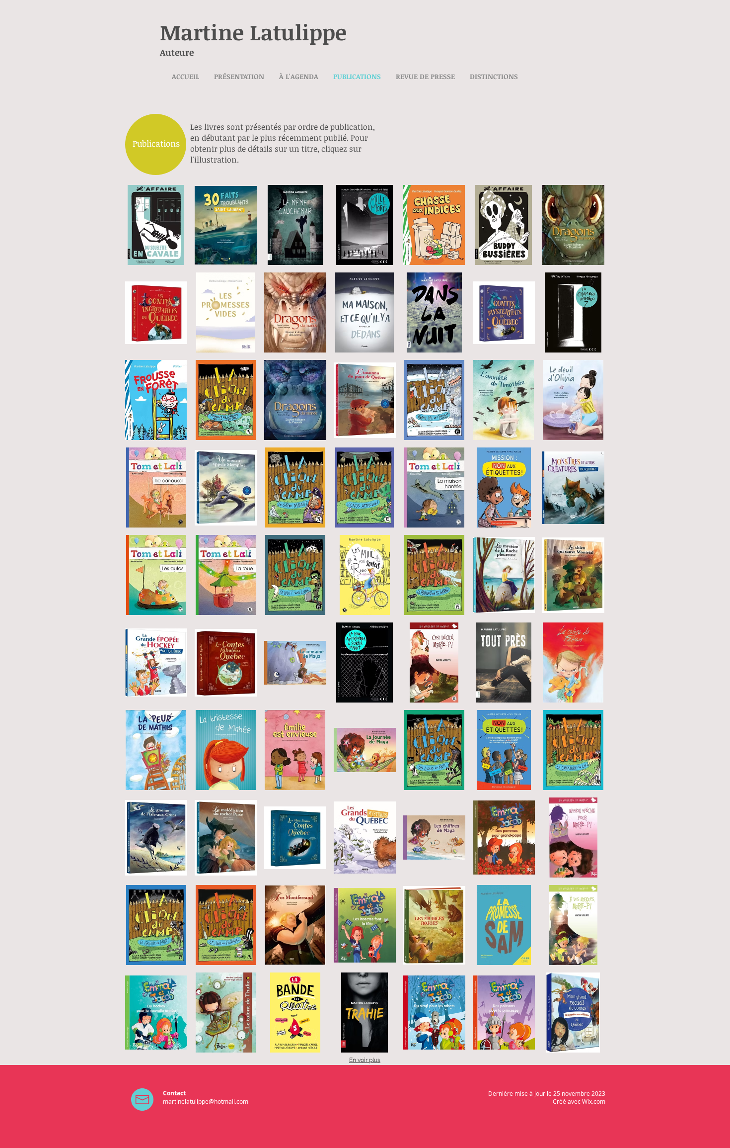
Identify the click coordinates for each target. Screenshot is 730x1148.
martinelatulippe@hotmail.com (205, 1101)
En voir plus (364, 1060)
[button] (156, 225)
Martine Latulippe (253, 31)
